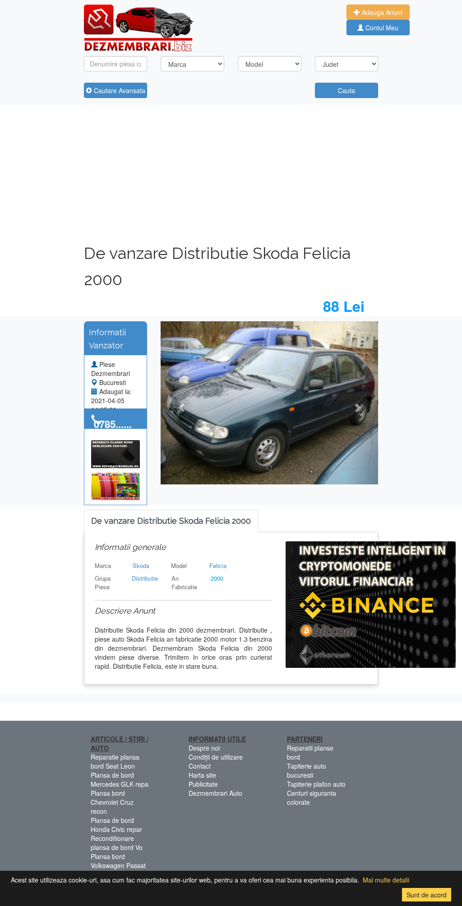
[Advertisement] (231, 172)
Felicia (217, 565)
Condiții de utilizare (216, 756)
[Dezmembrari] (139, 27)
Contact (200, 765)
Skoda (141, 565)
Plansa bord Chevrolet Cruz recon (112, 802)
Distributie (145, 578)
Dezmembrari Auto (215, 793)
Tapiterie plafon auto (316, 784)
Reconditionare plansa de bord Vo (117, 843)
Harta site (202, 774)
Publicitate (203, 784)
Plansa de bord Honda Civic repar (116, 825)
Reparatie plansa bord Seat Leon (115, 761)
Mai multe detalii (386, 879)
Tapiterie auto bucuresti (306, 770)
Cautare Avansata (118, 90)
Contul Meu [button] (381, 27)
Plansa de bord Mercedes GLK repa (119, 779)
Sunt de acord (427, 894)
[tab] (171, 521)
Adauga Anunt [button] (381, 12)
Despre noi (204, 747)
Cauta (346, 90)
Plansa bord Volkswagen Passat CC (118, 865)
